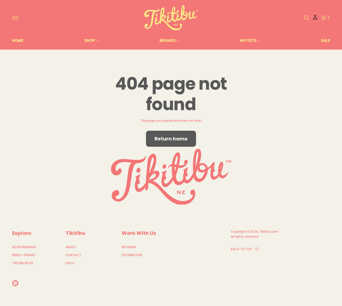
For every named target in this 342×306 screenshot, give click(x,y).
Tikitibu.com (268, 231)
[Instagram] (15, 283)
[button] (306, 17)
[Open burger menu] (15, 17)
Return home (171, 138)
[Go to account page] (315, 19)
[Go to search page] (306, 17)
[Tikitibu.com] (171, 17)
